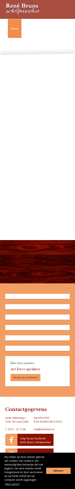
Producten (34, 28)
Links (50, 47)
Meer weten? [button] (12, 484)
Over (35, 47)
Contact (15, 66)
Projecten (17, 47)
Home (14, 28)
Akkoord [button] (58, 470)
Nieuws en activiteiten (25, 377)
